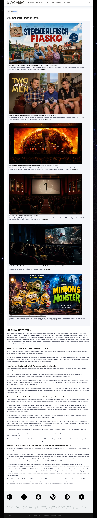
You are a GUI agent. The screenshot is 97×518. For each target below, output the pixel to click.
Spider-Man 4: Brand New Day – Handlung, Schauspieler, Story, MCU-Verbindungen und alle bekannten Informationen (39, 266)
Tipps (47, 2)
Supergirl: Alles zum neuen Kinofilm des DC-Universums (23, 215)
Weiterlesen (43, 69)
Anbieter (29, 515)
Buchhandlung (39, 2)
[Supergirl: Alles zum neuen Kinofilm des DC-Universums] (45, 194)
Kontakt (35, 515)
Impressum (53, 515)
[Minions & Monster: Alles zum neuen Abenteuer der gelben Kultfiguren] (45, 294)
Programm (31, 2)
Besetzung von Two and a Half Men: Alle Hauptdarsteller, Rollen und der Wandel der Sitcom (32, 115)
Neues (52, 2)
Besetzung (58, 2)
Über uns (40, 515)
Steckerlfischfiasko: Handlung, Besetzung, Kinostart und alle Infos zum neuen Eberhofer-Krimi (33, 65)
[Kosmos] (15, 2)
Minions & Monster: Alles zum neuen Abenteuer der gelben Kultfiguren (27, 316)
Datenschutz (46, 515)
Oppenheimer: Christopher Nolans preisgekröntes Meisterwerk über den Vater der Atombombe (33, 165)
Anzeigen (15, 11)
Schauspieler (67, 2)
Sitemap (59, 515)
